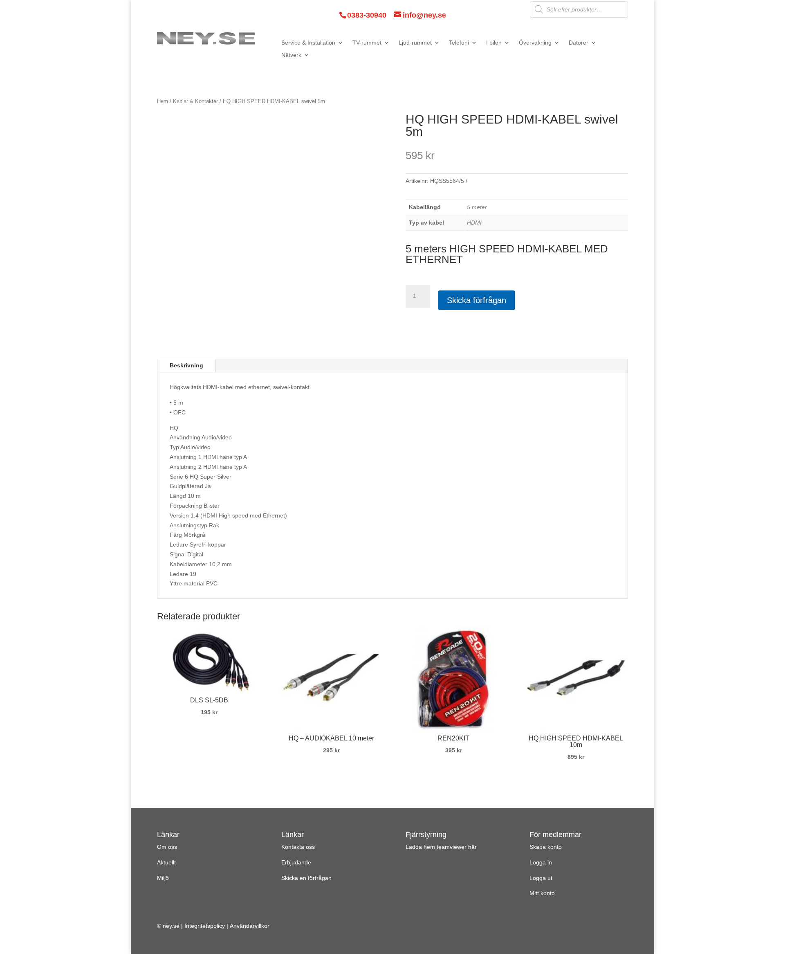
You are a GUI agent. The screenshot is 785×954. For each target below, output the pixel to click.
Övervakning (535, 43)
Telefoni (459, 43)
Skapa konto (545, 847)
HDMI (474, 222)
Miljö (163, 878)
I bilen (494, 43)
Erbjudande (296, 862)
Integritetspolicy (204, 926)
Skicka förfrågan (476, 300)
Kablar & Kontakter (195, 101)
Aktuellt (166, 862)
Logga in (540, 862)
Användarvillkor (249, 926)
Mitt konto (542, 893)
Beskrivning (186, 365)
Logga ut (540, 878)
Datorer (578, 43)
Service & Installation (308, 43)
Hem (162, 101)
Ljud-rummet (415, 43)
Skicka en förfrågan (306, 878)
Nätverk (291, 55)
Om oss (167, 847)
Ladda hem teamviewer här (441, 847)
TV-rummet (366, 43)
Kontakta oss (298, 847)
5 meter (477, 207)
